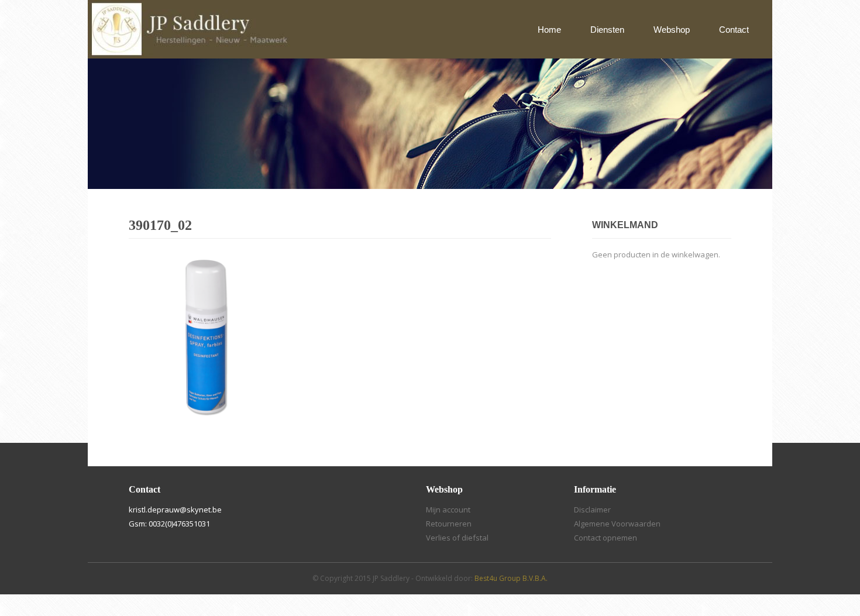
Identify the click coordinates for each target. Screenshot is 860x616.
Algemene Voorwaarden (617, 523)
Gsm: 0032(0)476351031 (169, 523)
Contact (734, 30)
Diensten (607, 30)
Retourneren (449, 523)
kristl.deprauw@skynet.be (175, 509)
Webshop (671, 30)
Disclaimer (592, 509)
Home (549, 30)
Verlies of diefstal (457, 537)
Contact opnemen (605, 537)
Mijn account (448, 509)
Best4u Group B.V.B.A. (511, 578)
